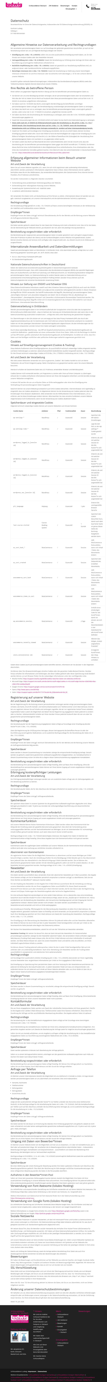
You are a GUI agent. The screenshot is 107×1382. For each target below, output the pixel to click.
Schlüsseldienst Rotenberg (20, 1377)
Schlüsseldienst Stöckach (37, 6)
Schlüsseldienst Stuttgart (54, 1380)
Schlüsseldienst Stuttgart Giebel (33, 1380)
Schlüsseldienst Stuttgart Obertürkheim (71, 1375)
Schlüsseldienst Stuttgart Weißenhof (78, 1380)
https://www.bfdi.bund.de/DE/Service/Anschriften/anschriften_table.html (43, 153)
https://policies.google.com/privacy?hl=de (49, 1213)
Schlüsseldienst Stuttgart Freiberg (70, 1377)
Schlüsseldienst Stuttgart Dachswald (44, 1377)
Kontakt (74, 6)
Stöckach (63, 1332)
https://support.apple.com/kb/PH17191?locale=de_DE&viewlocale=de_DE (42, 692)
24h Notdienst (53, 6)
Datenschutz (42, 1371)
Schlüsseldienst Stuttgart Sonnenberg (42, 1375)
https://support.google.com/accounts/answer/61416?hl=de (44, 687)
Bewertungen (65, 6)
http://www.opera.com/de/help (28, 689)
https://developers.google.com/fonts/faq (66, 1211)
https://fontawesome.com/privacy (22, 1198)
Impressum (32, 1371)
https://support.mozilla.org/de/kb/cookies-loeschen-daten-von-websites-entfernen (52, 679)
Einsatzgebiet (70, 9)
